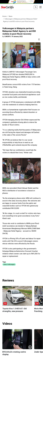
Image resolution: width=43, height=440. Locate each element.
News (10, 16)
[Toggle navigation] (40, 7)
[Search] (36, 7)
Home (4, 16)
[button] (9, 264)
